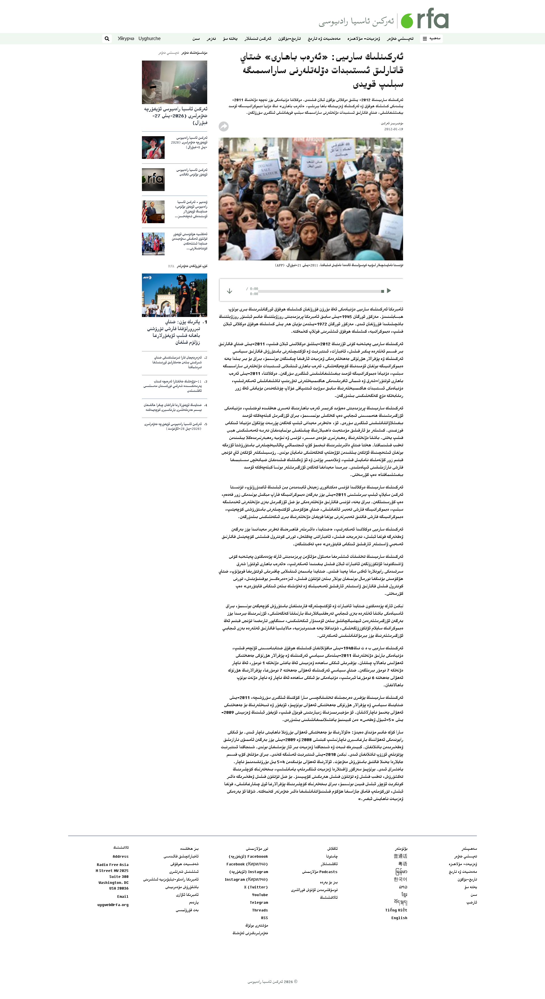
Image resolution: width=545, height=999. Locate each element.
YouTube (260, 895)
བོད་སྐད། (400, 903)
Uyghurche (150, 38)
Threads (260, 910)
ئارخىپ (471, 903)
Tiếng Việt (396, 910)
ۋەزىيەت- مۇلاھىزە (363, 39)
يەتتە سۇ (230, 39)
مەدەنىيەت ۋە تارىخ (324, 39)
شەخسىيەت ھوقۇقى (184, 864)
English (399, 918)
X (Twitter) (256, 887)
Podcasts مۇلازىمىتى (320, 872)
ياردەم (193, 903)
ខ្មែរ (404, 895)
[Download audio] (229, 291)
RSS (264, 918)
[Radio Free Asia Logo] (383, 18)
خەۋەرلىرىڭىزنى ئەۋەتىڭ (250, 933)
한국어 (400, 880)
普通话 (400, 857)
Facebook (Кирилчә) (247, 864)
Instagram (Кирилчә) (246, 880)
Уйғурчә (126, 38)
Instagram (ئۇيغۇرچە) (248, 872)
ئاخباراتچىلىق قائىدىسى (181, 857)
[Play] (390, 291)
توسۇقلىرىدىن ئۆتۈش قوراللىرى (314, 890)
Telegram (259, 903)
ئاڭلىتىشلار (329, 864)
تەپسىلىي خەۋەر (400, 39)
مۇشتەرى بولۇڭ (256, 926)
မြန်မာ (401, 872)
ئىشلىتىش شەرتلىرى (183, 872)
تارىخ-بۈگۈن (289, 39)
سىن (196, 39)
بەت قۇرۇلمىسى (187, 910)
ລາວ (403, 887)
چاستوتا (332, 857)
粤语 (402, 864)
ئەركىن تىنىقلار (257, 39)
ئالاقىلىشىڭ (329, 898)
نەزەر (211, 39)
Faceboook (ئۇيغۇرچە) (248, 857)
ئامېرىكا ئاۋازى (187, 895)
